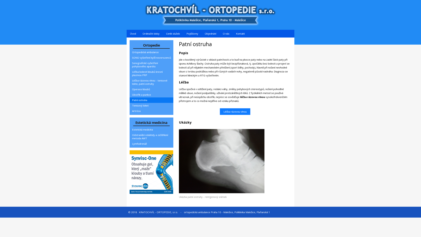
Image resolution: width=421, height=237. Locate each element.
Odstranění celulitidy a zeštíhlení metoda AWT (150, 136)
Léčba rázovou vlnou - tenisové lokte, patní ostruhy (149, 82)
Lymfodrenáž (139, 143)
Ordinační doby (151, 33)
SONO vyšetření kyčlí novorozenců (151, 57)
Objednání (210, 33)
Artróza (136, 111)
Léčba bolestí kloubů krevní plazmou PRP (147, 73)
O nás (226, 33)
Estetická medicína (142, 129)
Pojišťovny (192, 33)
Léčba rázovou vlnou (235, 111)
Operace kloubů (141, 89)
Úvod (133, 33)
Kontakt (240, 33)
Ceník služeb (173, 33)
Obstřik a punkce (141, 94)
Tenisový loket (140, 105)
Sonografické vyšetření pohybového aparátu (145, 64)
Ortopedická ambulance (145, 52)
